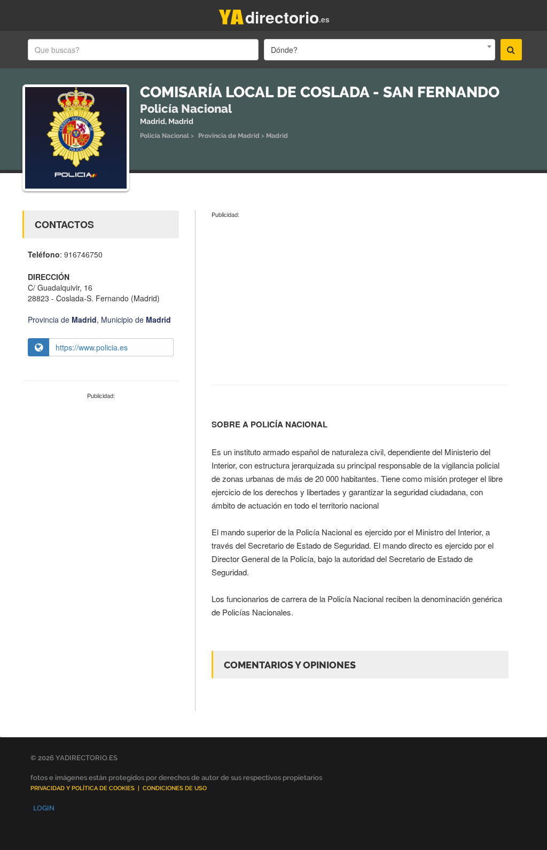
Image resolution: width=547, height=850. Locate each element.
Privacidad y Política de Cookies (82, 788)
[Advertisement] (100, 472)
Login (43, 808)
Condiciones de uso (175, 788)
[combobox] (379, 49)
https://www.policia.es (92, 347)
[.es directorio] (231, 14)
